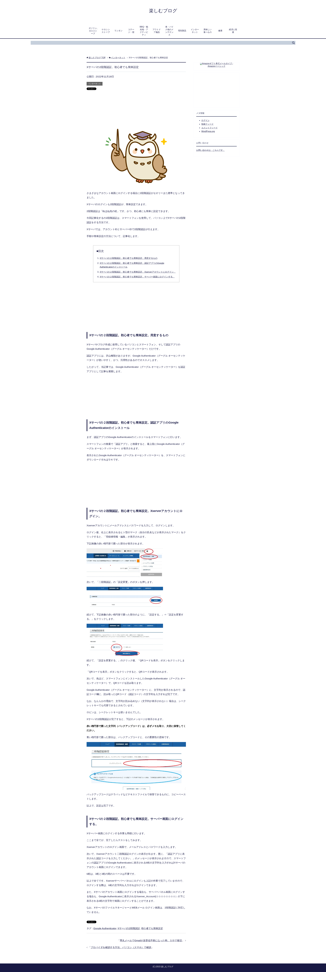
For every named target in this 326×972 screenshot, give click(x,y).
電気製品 (182, 31)
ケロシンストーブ (106, 30)
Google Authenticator (104, 928)
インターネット (195, 30)
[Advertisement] (136, 111)
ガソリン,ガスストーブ (93, 31)
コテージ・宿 (131, 30)
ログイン (205, 120)
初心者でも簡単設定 (152, 928)
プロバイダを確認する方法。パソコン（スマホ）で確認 (121, 947)
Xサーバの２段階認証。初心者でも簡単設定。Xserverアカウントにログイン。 (138, 272)
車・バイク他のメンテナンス (169, 31)
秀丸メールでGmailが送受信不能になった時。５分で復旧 (151, 940)
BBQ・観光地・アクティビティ (144, 31)
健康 (220, 31)
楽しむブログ (163, 10)
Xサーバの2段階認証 (129, 928)
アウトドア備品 (157, 30)
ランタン (118, 31)
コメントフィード (209, 128)
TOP (97, 58)
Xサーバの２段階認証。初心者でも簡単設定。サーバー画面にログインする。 (137, 277)
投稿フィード (207, 124)
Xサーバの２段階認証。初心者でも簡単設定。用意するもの (128, 258)
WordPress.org (208, 131)
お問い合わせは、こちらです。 (210, 150)
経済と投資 (233, 30)
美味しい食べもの (207, 30)
